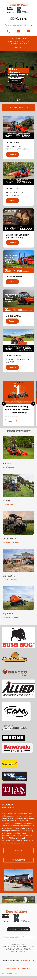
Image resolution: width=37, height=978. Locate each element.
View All (13, 82)
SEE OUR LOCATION (18, 860)
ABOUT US (18, 850)
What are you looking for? (15, 25)
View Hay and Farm (10, 617)
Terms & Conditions (24, 968)
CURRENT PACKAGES (18, 108)
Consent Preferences (8, 973)
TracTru (25, 960)
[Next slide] (33, 404)
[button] (8, 31)
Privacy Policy (11, 968)
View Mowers (8, 505)
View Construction (10, 580)
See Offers (18, 47)
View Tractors (8, 467)
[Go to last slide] (4, 404)
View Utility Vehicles (10, 542)
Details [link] (10, 421)
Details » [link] (12, 154)
